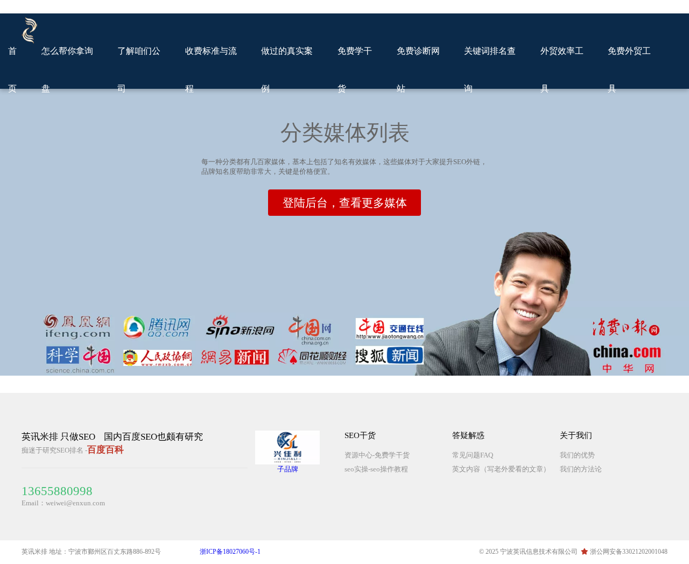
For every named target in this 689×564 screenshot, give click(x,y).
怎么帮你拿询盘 (67, 69)
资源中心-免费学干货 (377, 455)
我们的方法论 (581, 469)
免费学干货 (355, 69)
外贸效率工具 (561, 69)
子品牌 (287, 469)
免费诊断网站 (418, 69)
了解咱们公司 (138, 69)
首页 (12, 69)
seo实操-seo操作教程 (376, 469)
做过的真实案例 (287, 69)
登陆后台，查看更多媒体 (345, 202)
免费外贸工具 (629, 69)
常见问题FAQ (472, 455)
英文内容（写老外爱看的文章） (501, 469)
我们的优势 (577, 455)
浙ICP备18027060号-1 (230, 551)
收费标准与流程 (211, 69)
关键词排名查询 (490, 69)
